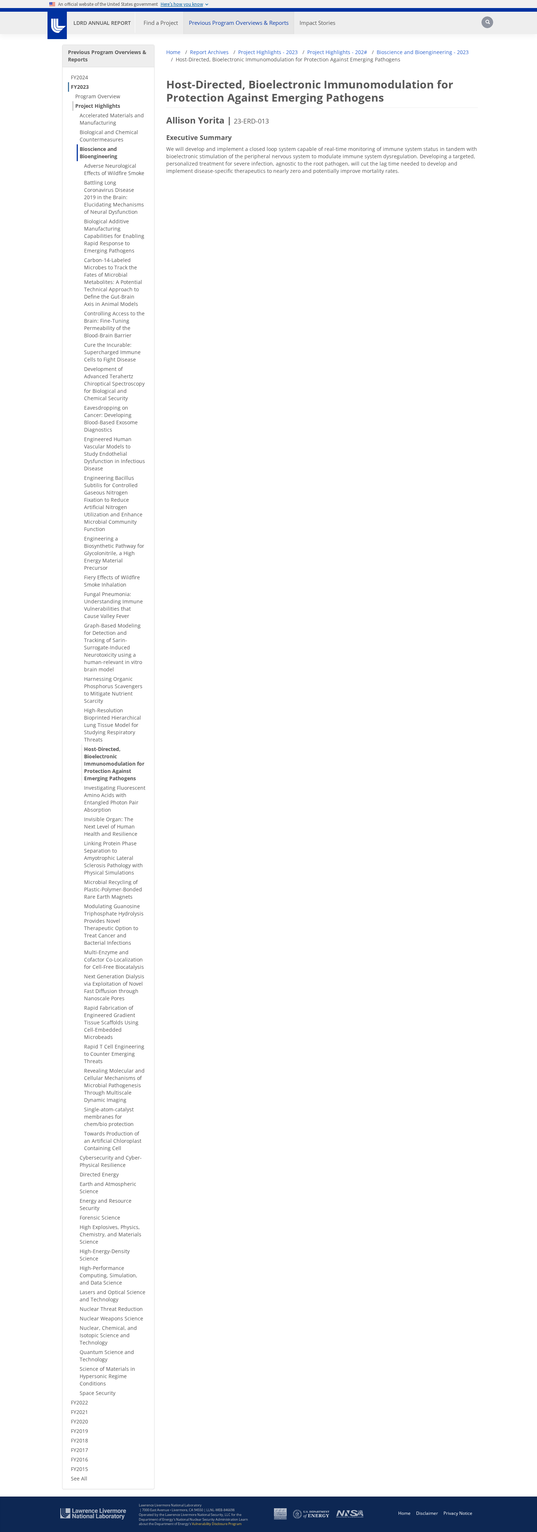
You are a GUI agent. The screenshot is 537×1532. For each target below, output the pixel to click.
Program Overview (97, 96)
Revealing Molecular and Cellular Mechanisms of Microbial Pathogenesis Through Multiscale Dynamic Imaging (114, 1085)
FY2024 (79, 77)
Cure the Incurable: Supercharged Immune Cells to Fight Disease (112, 352)
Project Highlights (97, 105)
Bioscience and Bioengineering (98, 152)
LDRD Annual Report (102, 22)
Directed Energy (99, 1174)
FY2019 (79, 1430)
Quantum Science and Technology (107, 1356)
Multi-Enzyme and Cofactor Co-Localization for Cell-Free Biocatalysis (114, 959)
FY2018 (79, 1440)
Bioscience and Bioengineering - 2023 (423, 52)
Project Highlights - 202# (337, 52)
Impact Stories (317, 22)
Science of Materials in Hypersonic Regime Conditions (107, 1376)
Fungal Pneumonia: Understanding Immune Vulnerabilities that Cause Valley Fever (113, 605)
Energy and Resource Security (106, 1204)
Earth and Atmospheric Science (108, 1187)
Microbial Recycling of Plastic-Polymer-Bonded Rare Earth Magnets (113, 889)
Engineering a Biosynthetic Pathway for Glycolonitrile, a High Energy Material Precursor (114, 553)
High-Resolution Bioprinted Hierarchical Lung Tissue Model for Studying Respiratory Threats (112, 725)
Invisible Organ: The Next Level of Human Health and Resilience (110, 826)
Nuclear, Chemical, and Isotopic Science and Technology (108, 1335)
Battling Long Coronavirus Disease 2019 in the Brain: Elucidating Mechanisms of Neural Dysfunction (114, 197)
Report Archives (209, 52)
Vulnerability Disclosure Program (216, 1523)
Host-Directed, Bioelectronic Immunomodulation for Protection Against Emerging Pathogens (114, 764)
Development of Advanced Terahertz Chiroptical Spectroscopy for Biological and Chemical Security (114, 383)
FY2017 (79, 1449)
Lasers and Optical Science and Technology (112, 1296)
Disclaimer (427, 1513)
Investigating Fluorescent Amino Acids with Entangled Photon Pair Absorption (114, 798)
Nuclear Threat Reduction (111, 1308)
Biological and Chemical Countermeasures (109, 136)
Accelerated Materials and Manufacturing (112, 119)
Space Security (97, 1392)
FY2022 (79, 1402)
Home (173, 52)
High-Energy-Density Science (105, 1255)
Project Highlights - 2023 (268, 52)
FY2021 (79, 1411)
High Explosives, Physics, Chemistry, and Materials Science (110, 1234)
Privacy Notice (457, 1513)
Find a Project (161, 22)
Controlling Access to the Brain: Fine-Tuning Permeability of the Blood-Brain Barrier (114, 324)
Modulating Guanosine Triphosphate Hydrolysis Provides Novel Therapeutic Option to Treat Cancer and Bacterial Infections (114, 924)
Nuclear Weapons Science (111, 1318)
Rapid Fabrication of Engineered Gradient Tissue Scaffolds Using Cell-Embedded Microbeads (111, 1022)
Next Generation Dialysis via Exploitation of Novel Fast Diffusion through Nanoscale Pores (114, 987)
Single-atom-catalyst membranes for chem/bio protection (109, 1116)
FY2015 (79, 1468)
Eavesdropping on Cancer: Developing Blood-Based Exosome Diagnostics (111, 418)
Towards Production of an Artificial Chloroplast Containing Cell (112, 1141)
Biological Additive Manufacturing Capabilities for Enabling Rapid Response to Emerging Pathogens (114, 236)
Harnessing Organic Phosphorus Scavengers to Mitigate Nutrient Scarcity (113, 689)
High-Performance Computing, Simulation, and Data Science (108, 1275)
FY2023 (80, 86)
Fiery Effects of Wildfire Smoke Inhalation (112, 581)
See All (79, 1478)
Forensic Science (100, 1217)
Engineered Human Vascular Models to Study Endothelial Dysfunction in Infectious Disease (114, 454)
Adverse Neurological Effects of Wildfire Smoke (114, 169)
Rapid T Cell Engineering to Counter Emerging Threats (114, 1054)
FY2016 (79, 1459)
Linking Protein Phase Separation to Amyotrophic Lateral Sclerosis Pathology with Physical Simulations (113, 858)
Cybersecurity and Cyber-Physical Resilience (111, 1161)
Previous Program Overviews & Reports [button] (239, 22)
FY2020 (79, 1421)
